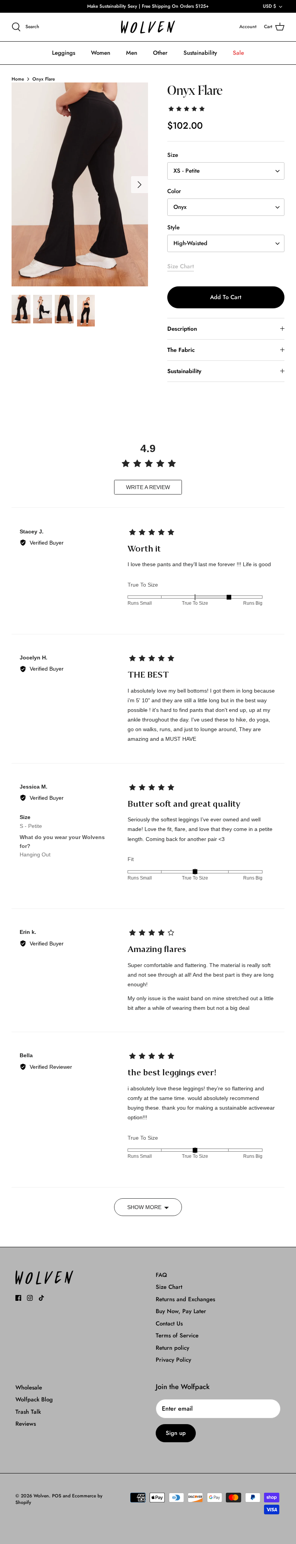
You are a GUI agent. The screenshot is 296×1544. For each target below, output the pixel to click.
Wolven (41, 1495)
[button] (187, 108)
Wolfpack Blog (34, 1399)
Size (172, 155)
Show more (144, 1207)
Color (174, 191)
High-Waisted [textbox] (190, 243)
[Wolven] (148, 27)
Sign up (176, 1433)
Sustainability (200, 53)
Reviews (25, 1424)
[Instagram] (30, 1298)
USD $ (269, 6)
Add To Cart (225, 297)
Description (182, 329)
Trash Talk (28, 1412)
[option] (80, 184)
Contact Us (169, 1323)
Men (131, 53)
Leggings (63, 53)
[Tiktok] (41, 1298)
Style (173, 228)
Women (100, 53)
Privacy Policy (173, 1360)
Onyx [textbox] (180, 207)
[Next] (139, 184)
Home (18, 79)
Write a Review (148, 487)
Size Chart (180, 266)
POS (56, 1495)
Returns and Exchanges (185, 1299)
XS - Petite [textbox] (186, 171)
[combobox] (225, 171)
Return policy (172, 1348)
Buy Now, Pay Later (181, 1311)
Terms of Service (177, 1335)
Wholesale (28, 1387)
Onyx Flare (43, 79)
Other (160, 53)
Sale (238, 53)
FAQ (161, 1275)
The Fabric (181, 350)
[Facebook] (18, 1298)
